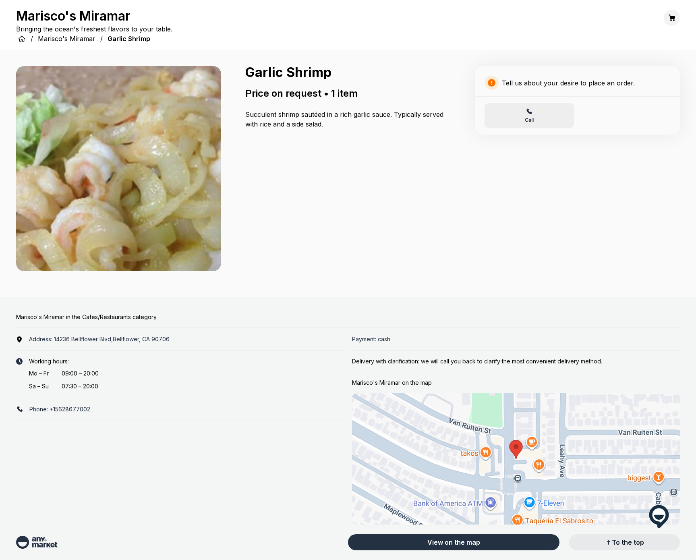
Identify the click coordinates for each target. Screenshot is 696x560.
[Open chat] (659, 516)
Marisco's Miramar (66, 39)
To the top (628, 542)
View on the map (453, 542)
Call (529, 120)
